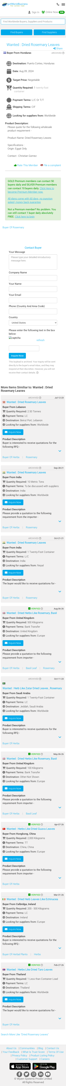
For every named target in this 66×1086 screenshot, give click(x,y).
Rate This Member (27, 165)
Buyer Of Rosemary (13, 227)
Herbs (37, 954)
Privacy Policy (19, 1055)
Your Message (17, 252)
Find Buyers (16, 32)
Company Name (18, 272)
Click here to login (25, 216)
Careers (45, 1059)
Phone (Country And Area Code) (27, 306)
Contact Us (52, 1048)
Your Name (15, 283)
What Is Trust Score (33, 1052)
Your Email (15, 294)
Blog (40, 1048)
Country (13, 317)
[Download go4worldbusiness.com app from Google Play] (44, 1066)
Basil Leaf (31, 668)
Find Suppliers (49, 32)
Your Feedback (10, 1052)
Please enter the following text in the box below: (32, 332)
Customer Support (26, 1059)
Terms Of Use (56, 1052)
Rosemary (31, 457)
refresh (41, 340)
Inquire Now (17, 355)
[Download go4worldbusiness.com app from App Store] (20, 1066)
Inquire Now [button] (14, 432)
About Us (11, 1048)
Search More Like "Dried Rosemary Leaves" (25, 1034)
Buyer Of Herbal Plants (15, 954)
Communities (27, 1048)
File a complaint (52, 165)
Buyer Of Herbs (11, 457)
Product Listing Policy (42, 1055)
